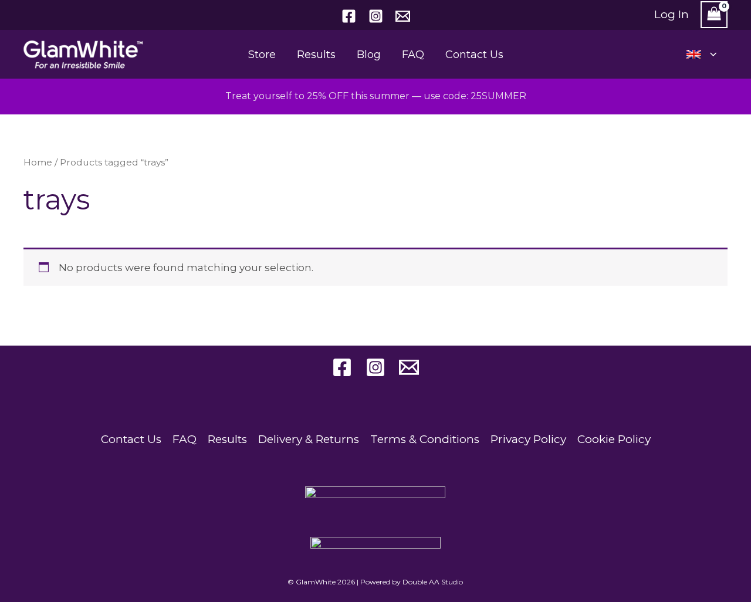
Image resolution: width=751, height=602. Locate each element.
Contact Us (474, 54)
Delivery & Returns (308, 439)
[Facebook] (348, 16)
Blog (369, 54)
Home (37, 162)
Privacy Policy (528, 439)
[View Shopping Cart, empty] (714, 14)
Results (316, 54)
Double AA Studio (432, 581)
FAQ (413, 54)
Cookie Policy (614, 439)
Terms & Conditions (424, 439)
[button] (710, 54)
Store (262, 54)
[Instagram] (375, 16)
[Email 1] (402, 16)
